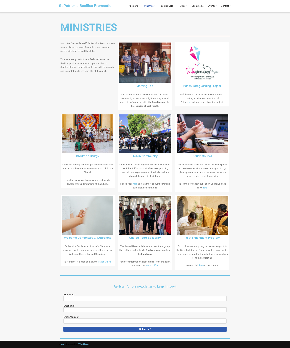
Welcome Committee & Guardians (87, 238)
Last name (69, 305)
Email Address (71, 317)
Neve (61, 344)
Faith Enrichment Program (202, 238)
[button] (139, 5)
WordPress (84, 344)
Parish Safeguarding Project (202, 86)
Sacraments (198, 6)
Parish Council (202, 156)
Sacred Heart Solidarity (145, 238)
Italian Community (145, 156)
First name (69, 294)
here (189, 102)
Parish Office (104, 261)
